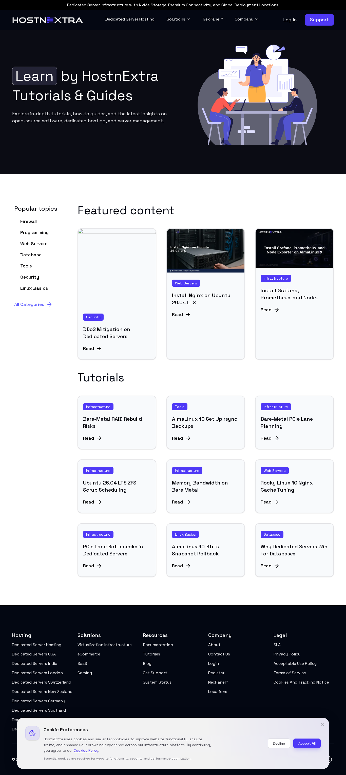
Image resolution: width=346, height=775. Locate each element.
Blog (147, 663)
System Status (157, 682)
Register (216, 672)
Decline (279, 743)
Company (244, 19)
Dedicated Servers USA (34, 654)
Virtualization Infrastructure (105, 644)
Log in (290, 20)
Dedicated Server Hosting (130, 19)
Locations (217, 691)
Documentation (158, 644)
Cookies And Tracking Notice (301, 682)
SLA (277, 644)
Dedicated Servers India (34, 663)
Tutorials (151, 654)
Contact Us (219, 654)
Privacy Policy (287, 654)
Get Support (155, 672)
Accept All (307, 743)
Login (213, 663)
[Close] (322, 724)
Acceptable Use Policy (295, 663)
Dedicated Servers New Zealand (42, 691)
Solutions (176, 19)
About (214, 644)
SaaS (82, 663)
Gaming (85, 672)
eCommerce (89, 654)
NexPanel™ (213, 19)
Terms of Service (290, 672)
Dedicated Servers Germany (38, 701)
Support (319, 20)
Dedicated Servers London (37, 672)
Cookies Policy (86, 750)
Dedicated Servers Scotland (39, 710)
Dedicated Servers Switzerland (41, 682)
